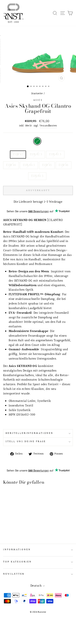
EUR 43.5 (55, 154)
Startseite (37, 93)
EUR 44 (11, 165)
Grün (37, 141)
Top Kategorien (17, 562)
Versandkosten (48, 126)
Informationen (17, 549)
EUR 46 (63, 165)
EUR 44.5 (29, 165)
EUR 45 (47, 165)
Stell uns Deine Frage (26, 441)
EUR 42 (18, 154)
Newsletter (13, 574)
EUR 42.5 (36, 154)
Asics (38, 100)
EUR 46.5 (37, 176)
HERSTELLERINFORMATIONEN (29, 433)
